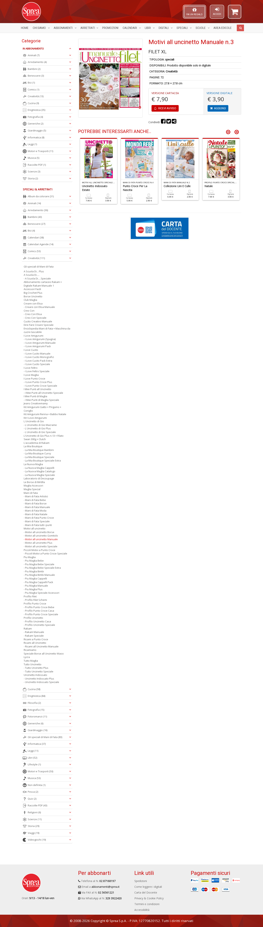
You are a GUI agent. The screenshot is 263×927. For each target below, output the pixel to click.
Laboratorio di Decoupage (39, 478)
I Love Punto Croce (34, 378)
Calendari (130, 27)
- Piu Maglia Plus (33, 589)
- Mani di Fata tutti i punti (38, 525)
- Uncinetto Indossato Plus (39, 678)
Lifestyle (34, 764)
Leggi (32, 144)
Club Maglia (30, 300)
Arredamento (37, 62)
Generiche (35, 123)
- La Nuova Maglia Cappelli (39, 468)
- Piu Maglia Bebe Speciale (39, 564)
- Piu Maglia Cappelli (35, 578)
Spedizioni (140, 881)
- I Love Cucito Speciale (37, 364)
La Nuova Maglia (33, 464)
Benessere (36, 75)
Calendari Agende (40, 244)
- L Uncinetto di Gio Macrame (40, 425)
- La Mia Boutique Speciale (39, 457)
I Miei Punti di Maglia (35, 396)
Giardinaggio (37, 130)
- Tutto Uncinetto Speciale (38, 671)
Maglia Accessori (33, 485)
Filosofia (34, 703)
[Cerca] (240, 28)
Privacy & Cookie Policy (149, 898)
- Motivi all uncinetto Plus (38, 542)
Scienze (34, 171)
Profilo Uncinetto (33, 617)
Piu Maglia (30, 557)
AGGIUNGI (220, 108)
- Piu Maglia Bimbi (34, 571)
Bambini (34, 69)
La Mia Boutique (33, 446)
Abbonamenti (63, 27)
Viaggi (33, 833)
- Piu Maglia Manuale (36, 585)
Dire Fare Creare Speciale (39, 325)
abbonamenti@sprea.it (105, 887)
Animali (33, 55)
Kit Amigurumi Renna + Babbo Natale (45, 414)
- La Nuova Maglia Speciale (39, 475)
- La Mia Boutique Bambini (39, 450)
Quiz (32, 798)
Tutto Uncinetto (32, 664)
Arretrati (87, 27)
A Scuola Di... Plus (34, 271)
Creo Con (29, 310)
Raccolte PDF (37, 164)
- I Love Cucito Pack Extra (38, 360)
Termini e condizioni (146, 904)
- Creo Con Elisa (33, 314)
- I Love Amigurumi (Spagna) (40, 339)
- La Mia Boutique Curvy (37, 453)
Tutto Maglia (31, 660)
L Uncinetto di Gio (34, 421)
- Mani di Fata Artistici (36, 496)
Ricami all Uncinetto (35, 642)
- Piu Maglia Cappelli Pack (38, 582)
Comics (33, 89)
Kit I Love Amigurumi (35, 418)
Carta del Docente (145, 892)
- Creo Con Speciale (35, 317)
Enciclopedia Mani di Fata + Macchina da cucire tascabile (47, 330)
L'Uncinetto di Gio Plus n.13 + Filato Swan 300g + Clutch (44, 437)
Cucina (33, 103)
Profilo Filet (30, 596)
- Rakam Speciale (34, 635)
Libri (148, 27)
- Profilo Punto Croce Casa (39, 610)
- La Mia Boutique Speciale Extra (42, 460)
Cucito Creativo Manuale (38, 321)
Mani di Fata (31, 493)
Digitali (164, 27)
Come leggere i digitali (148, 887)
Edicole (223, 27)
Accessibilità (141, 910)
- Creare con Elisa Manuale (39, 307)
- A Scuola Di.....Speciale (37, 278)
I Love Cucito (31, 350)
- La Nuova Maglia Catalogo (39, 471)
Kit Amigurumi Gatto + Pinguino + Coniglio (42, 408)
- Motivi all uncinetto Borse (39, 532)
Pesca (33, 791)
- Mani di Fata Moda (35, 510)
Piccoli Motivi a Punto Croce (39, 550)
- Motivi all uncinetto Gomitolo (41, 535)
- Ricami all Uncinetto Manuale (41, 646)
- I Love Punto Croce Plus (38, 382)
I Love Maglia (31, 375)
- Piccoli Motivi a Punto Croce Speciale (45, 553)
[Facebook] (163, 122)
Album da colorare (41, 196)
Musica (33, 158)
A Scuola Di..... (31, 275)
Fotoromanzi (37, 716)
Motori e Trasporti (40, 151)
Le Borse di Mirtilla (34, 482)
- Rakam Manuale (34, 632)
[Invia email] (174, 122)
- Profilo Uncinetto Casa (37, 621)
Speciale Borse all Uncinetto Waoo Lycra (44, 655)
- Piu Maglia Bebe (34, 560)
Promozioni (110, 27)
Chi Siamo (39, 27)
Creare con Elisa (33, 303)
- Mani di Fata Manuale (37, 507)
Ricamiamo (30, 650)
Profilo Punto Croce (35, 603)
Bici (31, 82)
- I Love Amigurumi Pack (37, 346)
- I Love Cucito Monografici (39, 357)
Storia (33, 178)
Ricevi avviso (167, 108)
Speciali (182, 27)
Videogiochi (37, 839)
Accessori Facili (32, 289)
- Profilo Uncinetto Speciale (39, 625)
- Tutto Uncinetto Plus (36, 668)
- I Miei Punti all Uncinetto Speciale (43, 393)
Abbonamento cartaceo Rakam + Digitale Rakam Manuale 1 (43, 283)
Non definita (36, 785)
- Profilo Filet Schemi (35, 600)
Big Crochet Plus (33, 292)
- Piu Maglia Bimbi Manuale (39, 575)
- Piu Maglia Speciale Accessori (41, 592)
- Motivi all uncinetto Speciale (40, 546)
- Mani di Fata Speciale (37, 521)
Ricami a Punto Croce (36, 639)
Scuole (201, 27)
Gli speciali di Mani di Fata (39, 266)
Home (24, 27)
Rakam (28, 628)
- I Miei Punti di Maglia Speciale (41, 400)
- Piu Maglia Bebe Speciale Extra (42, 567)
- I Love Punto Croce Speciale (40, 385)
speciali (169, 59)
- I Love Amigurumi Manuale (40, 342)
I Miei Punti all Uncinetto (37, 389)
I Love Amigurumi (33, 335)
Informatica (36, 137)
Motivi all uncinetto (34, 528)
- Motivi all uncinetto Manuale (41, 539)
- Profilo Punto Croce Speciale (41, 614)
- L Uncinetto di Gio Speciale (40, 432)
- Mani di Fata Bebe (35, 500)
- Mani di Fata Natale (35, 514)
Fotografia (35, 117)
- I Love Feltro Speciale (36, 371)
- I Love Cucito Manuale (37, 353)
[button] (234, 13)
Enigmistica (36, 110)
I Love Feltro (31, 367)
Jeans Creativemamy (36, 403)
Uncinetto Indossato (35, 675)
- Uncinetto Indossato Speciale (41, 682)
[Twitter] (168, 122)
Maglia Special (32, 489)
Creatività (172, 71)
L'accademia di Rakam (36, 443)
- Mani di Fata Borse (35, 503)
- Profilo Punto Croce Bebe (39, 607)
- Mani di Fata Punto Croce (39, 517)
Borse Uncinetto (33, 296)
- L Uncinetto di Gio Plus (37, 428)
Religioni (34, 812)
